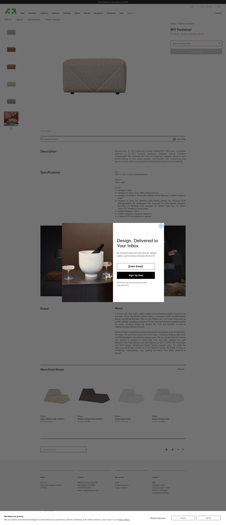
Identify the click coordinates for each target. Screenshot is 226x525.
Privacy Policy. (124, 519)
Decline (208, 518)
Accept (183, 518)
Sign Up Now (136, 275)
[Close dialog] (161, 226)
